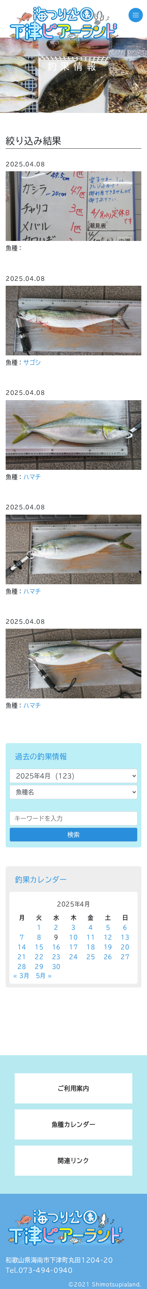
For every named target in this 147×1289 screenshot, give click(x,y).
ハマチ (32, 477)
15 (39, 947)
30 (56, 966)
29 (39, 966)
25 (90, 957)
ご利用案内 (73, 1088)
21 (21, 957)
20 (125, 947)
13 (125, 937)
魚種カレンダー (74, 1124)
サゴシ (32, 363)
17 (73, 947)
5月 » (44, 975)
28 (21, 966)
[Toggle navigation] (135, 15)
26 (108, 957)
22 (39, 957)
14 (21, 947)
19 (108, 947)
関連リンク (73, 1161)
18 (90, 947)
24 (73, 957)
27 (125, 957)
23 (56, 957)
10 (73, 937)
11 (90, 937)
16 (56, 947)
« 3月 (21, 975)
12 (108, 937)
